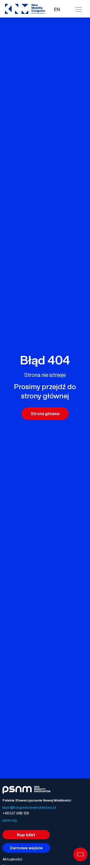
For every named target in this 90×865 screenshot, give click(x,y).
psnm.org (9, 820)
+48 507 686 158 (15, 813)
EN (57, 9)
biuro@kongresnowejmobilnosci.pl (29, 807)
